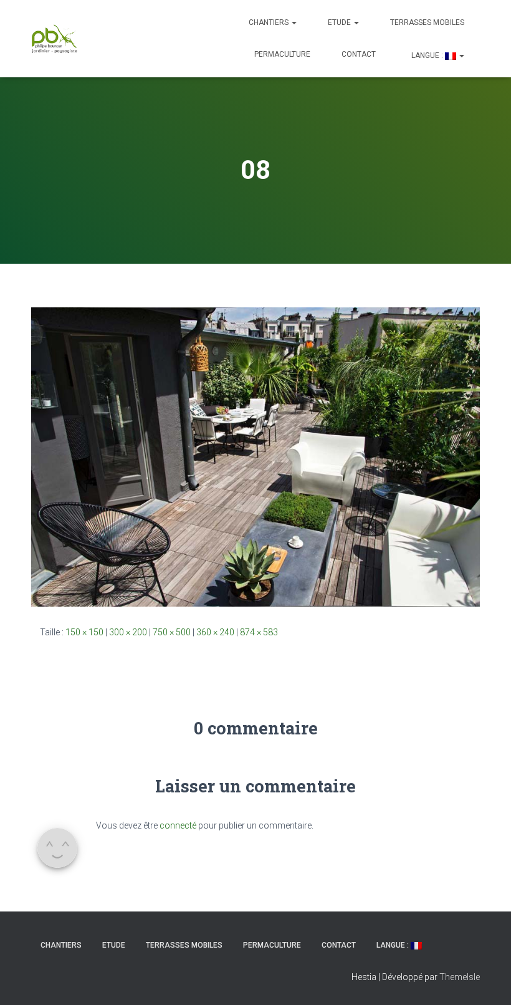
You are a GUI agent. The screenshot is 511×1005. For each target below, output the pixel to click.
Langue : (427, 55)
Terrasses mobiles (427, 22)
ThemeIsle (459, 977)
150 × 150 (84, 632)
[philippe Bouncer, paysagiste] (54, 38)
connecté (178, 825)
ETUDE (340, 22)
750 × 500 (172, 632)
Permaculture (282, 54)
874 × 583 (259, 632)
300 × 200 (128, 632)
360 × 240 (215, 632)
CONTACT (358, 54)
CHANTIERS (269, 22)
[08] (255, 456)
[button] (293, 22)
